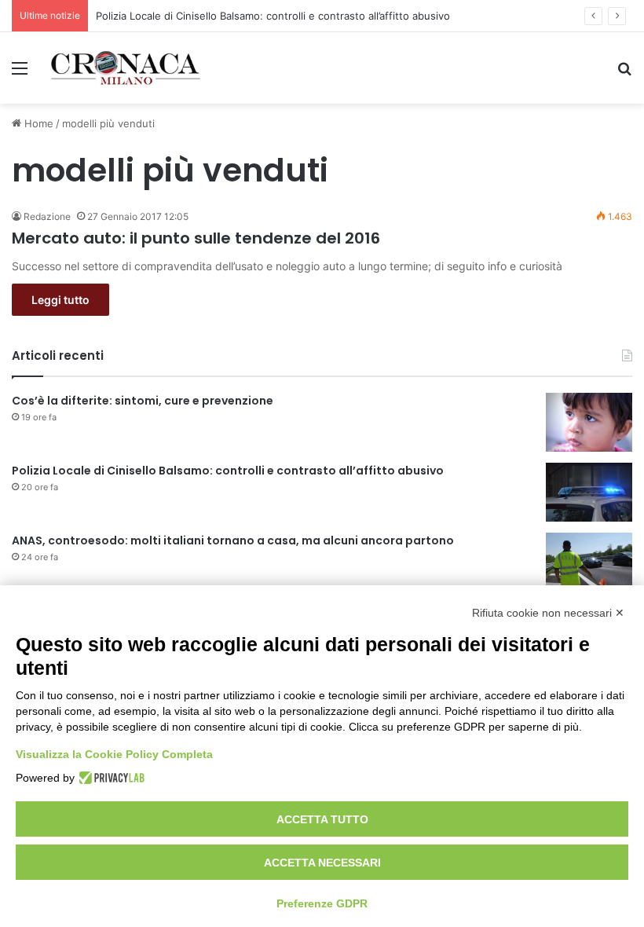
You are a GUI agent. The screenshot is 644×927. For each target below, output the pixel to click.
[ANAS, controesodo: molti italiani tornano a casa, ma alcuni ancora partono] (589, 562)
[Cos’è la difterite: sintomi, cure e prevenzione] (589, 422)
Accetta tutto (322, 819)
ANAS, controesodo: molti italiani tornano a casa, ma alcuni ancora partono (233, 540)
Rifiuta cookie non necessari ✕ (548, 612)
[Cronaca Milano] (125, 68)
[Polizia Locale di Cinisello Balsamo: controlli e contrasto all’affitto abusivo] (589, 492)
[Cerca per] (624, 73)
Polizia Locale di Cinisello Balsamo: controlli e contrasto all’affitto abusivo (273, 15)
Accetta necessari (322, 862)
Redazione (47, 216)
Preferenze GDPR (322, 903)
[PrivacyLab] (110, 778)
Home (37, 123)
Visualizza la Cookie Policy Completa (114, 754)
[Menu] (19, 73)
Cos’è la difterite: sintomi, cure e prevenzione (142, 401)
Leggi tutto (60, 299)
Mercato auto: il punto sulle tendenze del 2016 (196, 238)
